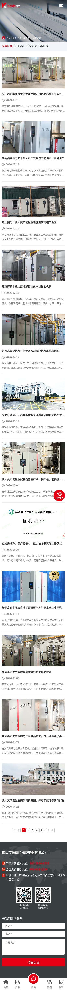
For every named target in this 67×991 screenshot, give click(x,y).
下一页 (50, 830)
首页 (19, 38)
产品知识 (31, 46)
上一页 (16, 830)
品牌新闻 (37, 38)
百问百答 (44, 46)
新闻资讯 (27, 38)
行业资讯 (19, 46)
